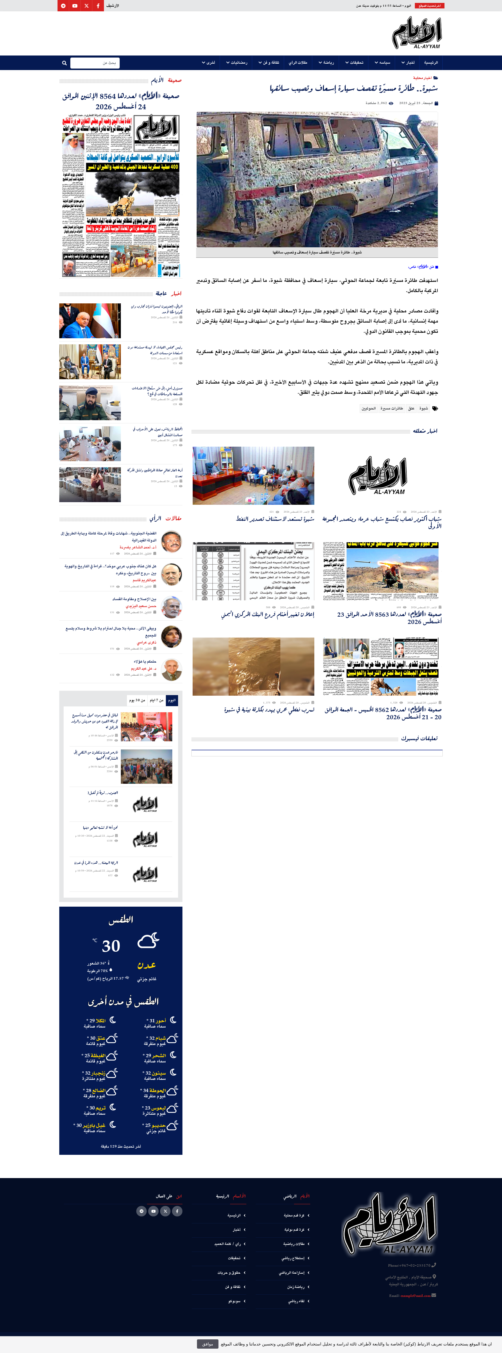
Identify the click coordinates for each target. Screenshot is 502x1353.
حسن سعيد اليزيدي (141, 606)
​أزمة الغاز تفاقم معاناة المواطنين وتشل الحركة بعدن (154, 473)
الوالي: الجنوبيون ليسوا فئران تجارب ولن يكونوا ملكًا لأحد (156, 309)
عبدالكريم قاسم (144, 580)
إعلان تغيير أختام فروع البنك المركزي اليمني (267, 614)
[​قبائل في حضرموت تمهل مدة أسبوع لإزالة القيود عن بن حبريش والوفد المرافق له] (146, 726)
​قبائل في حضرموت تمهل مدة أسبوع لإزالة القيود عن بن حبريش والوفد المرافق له (94, 721)
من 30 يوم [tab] (137, 700)
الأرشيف (112, 5)
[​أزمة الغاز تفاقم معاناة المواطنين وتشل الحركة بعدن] (90, 484)
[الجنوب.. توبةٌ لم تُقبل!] (146, 804)
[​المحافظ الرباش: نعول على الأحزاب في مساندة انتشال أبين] (90, 443)
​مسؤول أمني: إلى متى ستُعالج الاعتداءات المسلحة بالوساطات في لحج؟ (157, 391)
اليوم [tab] (171, 700)
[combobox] (95, 63)
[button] (431, 63)
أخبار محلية (422, 78)
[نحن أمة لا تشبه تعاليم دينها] (146, 839)
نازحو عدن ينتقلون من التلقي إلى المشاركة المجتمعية (96, 755)
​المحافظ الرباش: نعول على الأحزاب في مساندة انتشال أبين (157, 432)
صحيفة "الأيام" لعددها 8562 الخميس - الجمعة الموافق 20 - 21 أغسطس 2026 (383, 713)
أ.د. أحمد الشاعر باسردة (138, 547)
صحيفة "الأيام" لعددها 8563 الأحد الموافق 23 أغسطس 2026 (389, 618)
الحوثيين (369, 408)
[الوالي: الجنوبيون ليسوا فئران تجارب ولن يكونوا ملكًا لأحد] (90, 320)
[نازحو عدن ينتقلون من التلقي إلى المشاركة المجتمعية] (146, 766)
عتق (411, 408)
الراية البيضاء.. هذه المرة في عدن (96, 863)
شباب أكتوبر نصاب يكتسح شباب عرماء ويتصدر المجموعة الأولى (382, 522)
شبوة (423, 408)
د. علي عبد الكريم (143, 668)
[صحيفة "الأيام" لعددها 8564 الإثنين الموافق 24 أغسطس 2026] (120, 194)
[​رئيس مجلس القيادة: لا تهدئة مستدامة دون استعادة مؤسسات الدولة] (90, 361)
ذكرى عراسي (146, 642)
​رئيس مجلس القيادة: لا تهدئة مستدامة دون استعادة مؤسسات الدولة (155, 350)
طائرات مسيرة (392, 408)
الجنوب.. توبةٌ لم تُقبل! (103, 793)
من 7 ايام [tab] (156, 700)
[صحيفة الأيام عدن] (417, 33)
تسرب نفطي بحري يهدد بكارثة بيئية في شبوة (269, 709)
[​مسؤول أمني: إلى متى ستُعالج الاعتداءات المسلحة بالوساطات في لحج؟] (90, 402)
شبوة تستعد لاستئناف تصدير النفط (275, 518)
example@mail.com (416, 1296)
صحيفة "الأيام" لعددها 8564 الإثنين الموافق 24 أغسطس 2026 (121, 100)
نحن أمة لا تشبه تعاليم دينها (100, 828)
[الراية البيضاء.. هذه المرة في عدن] (146, 874)
